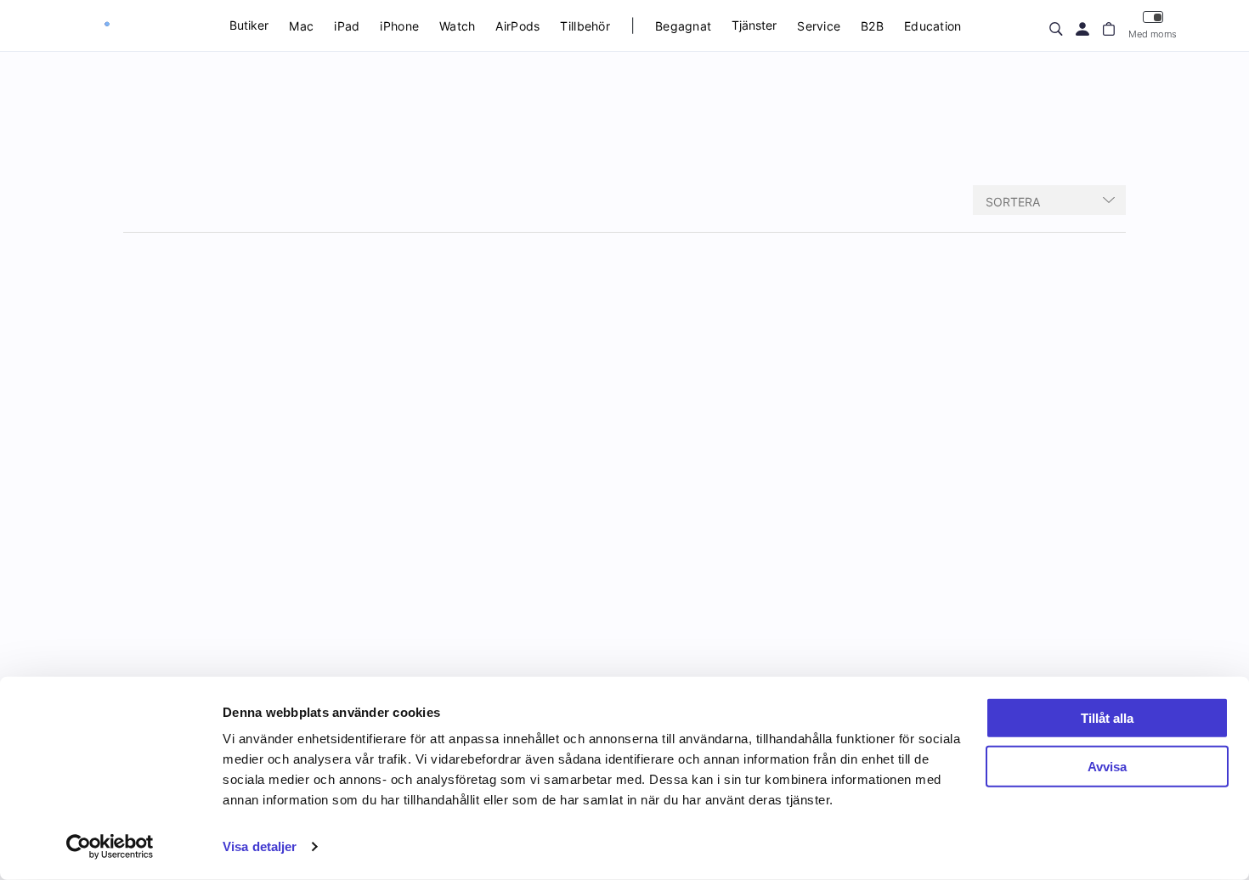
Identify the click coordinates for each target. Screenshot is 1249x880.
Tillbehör (585, 26)
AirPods (517, 26)
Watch (457, 26)
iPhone (399, 26)
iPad (346, 26)
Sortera (1013, 202)
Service (818, 26)
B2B (872, 26)
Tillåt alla (1107, 718)
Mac (301, 26)
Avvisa (1107, 766)
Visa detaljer (260, 846)
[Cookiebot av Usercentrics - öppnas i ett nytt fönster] (110, 847)
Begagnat (683, 26)
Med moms (1152, 34)
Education (933, 26)
